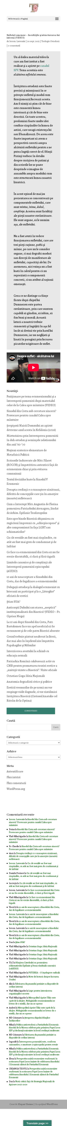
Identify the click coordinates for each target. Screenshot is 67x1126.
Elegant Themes (25, 1104)
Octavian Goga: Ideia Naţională (26, 676)
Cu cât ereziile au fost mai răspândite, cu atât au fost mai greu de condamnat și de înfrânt (31, 542)
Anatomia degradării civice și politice (29, 682)
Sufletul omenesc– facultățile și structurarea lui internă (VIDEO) (33, 36)
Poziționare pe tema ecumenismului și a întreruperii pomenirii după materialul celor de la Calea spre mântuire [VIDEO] (31, 401)
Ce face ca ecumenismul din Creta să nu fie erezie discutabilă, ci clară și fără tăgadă (34, 892)
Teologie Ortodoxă (50, 41)
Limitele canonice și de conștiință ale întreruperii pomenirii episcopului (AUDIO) (29, 566)
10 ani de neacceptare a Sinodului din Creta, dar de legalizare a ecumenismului (34, 909)
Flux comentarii (16, 783)
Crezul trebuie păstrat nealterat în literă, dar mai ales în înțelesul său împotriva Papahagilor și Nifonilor (31, 641)
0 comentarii (14, 45)
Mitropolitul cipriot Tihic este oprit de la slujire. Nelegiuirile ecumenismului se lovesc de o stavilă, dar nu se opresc (32, 1000)
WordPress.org (16, 789)
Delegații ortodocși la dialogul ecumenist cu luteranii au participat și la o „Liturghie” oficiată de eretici (33, 591)
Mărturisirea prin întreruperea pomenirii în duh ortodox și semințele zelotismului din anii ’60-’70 (32, 440)
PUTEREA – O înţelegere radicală (44, 972)
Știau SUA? (13, 602)
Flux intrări (13, 777)
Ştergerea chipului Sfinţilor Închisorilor (29, 1019)
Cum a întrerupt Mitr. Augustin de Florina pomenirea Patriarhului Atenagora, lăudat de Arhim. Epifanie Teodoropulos (33, 508)
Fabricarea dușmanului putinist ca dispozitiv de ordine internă (34, 985)
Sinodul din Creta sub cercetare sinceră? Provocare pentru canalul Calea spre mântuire (31, 415)
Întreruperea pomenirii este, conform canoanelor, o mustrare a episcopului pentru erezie (33, 1043)
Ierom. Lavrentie (17, 41)
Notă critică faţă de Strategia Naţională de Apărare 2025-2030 (32, 1083)
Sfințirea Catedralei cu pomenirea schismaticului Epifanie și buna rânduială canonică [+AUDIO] (32, 965)
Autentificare (15, 771)
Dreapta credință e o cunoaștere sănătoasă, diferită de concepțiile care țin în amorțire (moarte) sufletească (33, 494)
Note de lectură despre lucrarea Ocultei (34, 978)
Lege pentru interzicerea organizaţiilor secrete (30, 992)
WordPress (52, 1104)
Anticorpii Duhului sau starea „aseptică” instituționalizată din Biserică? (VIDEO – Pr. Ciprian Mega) (33, 612)
